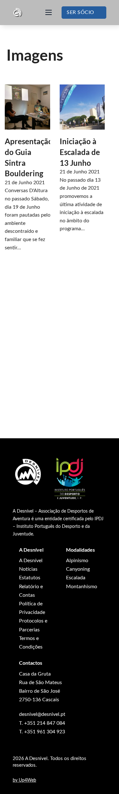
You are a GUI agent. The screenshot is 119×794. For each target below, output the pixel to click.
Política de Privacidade (32, 608)
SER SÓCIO (80, 12)
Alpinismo (77, 560)
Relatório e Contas (31, 591)
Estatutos (29, 577)
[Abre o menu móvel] (48, 12)
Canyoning (78, 569)
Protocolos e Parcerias (33, 625)
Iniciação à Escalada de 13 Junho (80, 152)
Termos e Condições (31, 642)
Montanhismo (81, 586)
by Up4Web (24, 780)
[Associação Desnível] (28, 472)
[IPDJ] (70, 478)
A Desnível (31, 560)
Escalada (75, 577)
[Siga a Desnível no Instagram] (26, 771)
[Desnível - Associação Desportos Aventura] (18, 12)
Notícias (28, 569)
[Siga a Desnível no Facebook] (15, 771)
